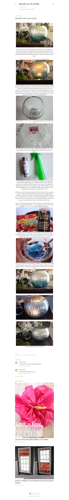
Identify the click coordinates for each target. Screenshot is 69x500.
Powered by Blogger (36, 493)
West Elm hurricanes (28, 59)
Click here (26, 206)
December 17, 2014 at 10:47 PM (25, 365)
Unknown (21, 362)
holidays (27, 355)
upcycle (34, 355)
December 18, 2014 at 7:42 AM (25, 373)
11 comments (20, 485)
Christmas (20, 355)
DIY (23, 355)
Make (28, 9)
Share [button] (16, 353)
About (25, 9)
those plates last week (27, 121)
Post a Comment (19, 376)
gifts (25, 355)
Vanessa (21, 369)
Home (20, 9)
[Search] (53, 3)
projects (31, 355)
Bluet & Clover (29, 4)
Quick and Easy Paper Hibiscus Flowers (31, 439)
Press (32, 9)
